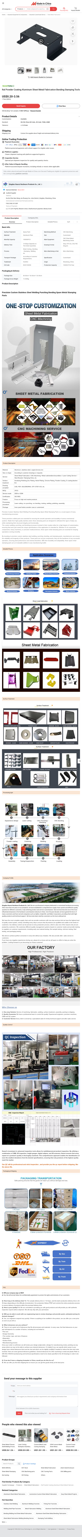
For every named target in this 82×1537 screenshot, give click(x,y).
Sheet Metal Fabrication (54, 14)
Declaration (62, 1529)
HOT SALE (25, 1468)
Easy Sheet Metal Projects (69, 1494)
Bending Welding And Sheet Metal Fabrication (18, 1513)
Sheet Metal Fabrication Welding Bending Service (19, 1518)
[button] (73, 222)
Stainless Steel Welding (11, 1504)
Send (19, 1413)
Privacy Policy (70, 1529)
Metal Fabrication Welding (33, 1509)
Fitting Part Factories (50, 1504)
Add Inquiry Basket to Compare (41, 77)
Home (3, 14)
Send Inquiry (21, 106)
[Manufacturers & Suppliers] (41, 3)
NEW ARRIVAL (6, 1468)
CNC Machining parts (28, 1471)
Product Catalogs (30, 1464)
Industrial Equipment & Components (17, 14)
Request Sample (35, 111)
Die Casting (5, 1475)
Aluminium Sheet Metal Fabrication (14, 1494)
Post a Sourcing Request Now (59, 1413)
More (4, 1522)
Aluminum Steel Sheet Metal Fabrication (57, 1509)
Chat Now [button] (62, 106)
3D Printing (25, 1475)
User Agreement (52, 1529)
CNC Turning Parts (46, 1471)
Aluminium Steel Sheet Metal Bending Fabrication (51, 1513)
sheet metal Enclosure (67, 1468)
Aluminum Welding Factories (31, 1504)
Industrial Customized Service (37, 14)
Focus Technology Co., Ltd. (28, 1529)
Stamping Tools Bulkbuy (45, 1518)
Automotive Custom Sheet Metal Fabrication (43, 1494)
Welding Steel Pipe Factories (12, 1509)
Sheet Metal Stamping (9, 1471)
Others (43, 1475)
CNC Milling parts (65, 1471)
